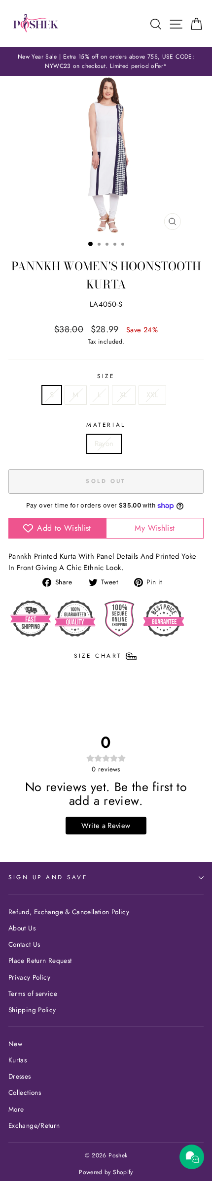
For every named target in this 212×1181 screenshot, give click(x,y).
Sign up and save (48, 877)
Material (105, 424)
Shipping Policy (32, 1010)
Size (105, 376)
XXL (152, 394)
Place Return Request (39, 960)
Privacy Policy (29, 977)
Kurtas (17, 1060)
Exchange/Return (34, 1125)
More (16, 1109)
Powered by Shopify (106, 1172)
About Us (21, 928)
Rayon (104, 443)
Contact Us (24, 944)
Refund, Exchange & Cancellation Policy (68, 912)
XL (124, 394)
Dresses (19, 1076)
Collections (24, 1092)
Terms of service (32, 993)
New (15, 1044)
